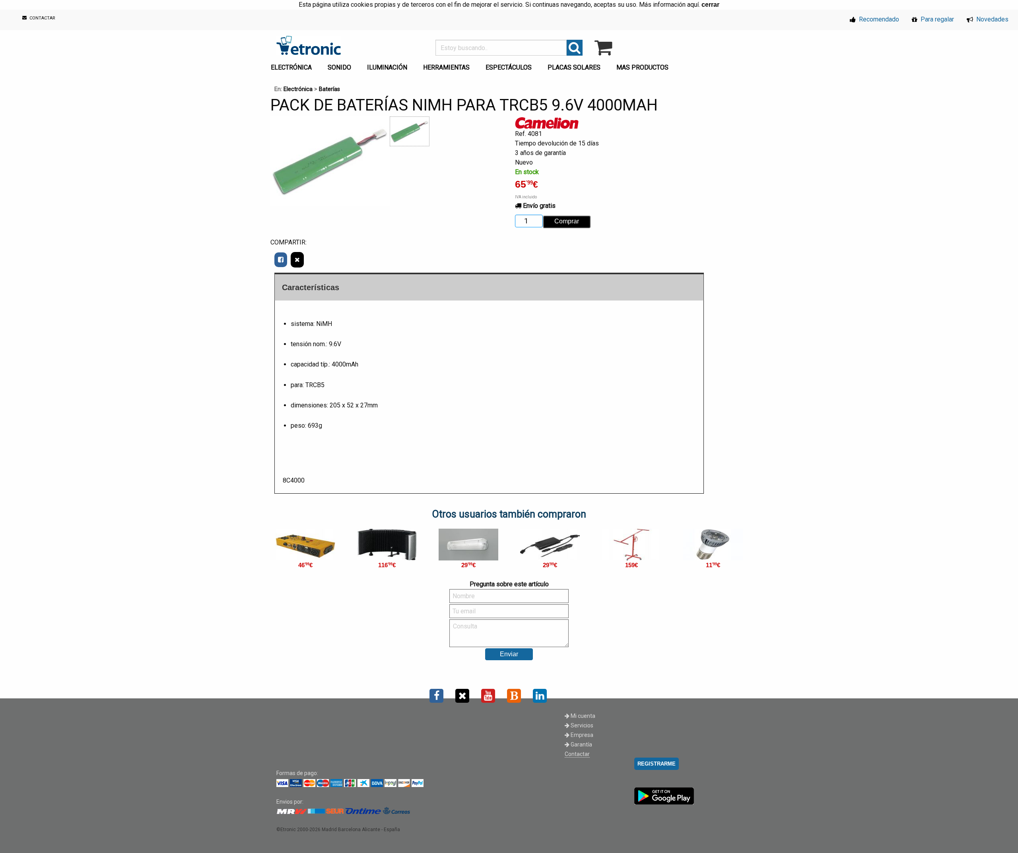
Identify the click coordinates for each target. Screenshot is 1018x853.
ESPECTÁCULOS (509, 67)
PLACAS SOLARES (574, 67)
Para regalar (936, 19)
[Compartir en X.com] (297, 260)
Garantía (580, 744)
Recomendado (878, 19)
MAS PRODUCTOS (642, 67)
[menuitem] (292, 65)
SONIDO (339, 67)
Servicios (581, 725)
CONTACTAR (41, 18)
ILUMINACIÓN (387, 67)
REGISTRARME (656, 764)
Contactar (577, 754)
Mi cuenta (582, 716)
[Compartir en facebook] (280, 259)
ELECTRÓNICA (291, 67)
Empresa (581, 735)
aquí (693, 4)
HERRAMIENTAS (446, 67)
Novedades (991, 19)
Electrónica (298, 89)
